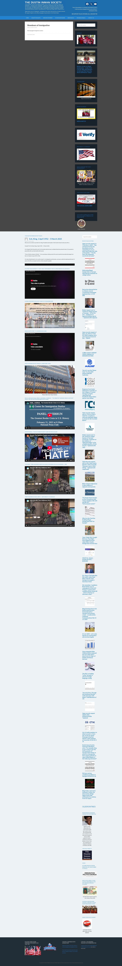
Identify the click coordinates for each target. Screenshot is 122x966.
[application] (50, 285)
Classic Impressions (65, 962)
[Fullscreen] (73, 428)
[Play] (26, 428)
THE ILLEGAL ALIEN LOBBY (84, 205)
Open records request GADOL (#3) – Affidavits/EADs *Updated (88, 716)
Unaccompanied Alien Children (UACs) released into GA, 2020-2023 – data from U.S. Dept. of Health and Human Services (89, 655)
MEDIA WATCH (81, 121)
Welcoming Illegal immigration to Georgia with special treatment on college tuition (89, 273)
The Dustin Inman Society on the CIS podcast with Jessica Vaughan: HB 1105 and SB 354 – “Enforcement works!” (89, 501)
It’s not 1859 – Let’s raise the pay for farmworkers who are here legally (89, 635)
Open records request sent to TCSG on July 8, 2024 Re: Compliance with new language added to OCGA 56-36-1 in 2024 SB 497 (89, 416)
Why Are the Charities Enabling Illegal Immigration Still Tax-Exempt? (88, 521)
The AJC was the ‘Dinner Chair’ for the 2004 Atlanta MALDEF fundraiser (89, 373)
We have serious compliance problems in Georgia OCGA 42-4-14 (89, 774)
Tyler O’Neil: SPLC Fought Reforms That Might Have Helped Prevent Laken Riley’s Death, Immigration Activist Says (89, 540)
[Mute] (71, 428)
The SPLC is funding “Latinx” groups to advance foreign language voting (88, 676)
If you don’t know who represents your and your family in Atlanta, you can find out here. (70, 951)
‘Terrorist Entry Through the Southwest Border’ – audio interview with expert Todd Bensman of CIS (89, 696)
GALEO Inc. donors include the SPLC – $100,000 (87, 559)
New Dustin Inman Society (45, 7)
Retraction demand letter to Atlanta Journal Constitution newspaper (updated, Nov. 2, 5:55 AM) (89, 292)
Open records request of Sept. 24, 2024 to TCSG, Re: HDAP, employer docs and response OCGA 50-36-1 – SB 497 (89, 335)
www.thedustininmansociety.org (76, 962)
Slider (33, 34)
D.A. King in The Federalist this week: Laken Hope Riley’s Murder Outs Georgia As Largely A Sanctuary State (89, 578)
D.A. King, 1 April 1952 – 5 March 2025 (45, 239)
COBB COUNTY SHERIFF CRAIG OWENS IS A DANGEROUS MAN (89, 354)
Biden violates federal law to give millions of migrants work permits (89, 485)
